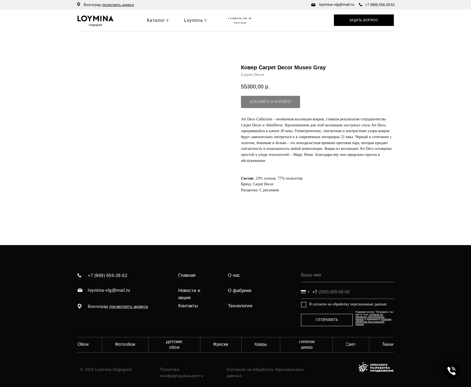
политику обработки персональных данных (373, 322)
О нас (234, 275)
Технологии (240, 305)
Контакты (188, 305)
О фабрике (239, 290)
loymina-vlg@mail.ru (336, 4)
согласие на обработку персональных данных (370, 317)
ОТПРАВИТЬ (327, 320)
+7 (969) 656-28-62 (380, 5)
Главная (186, 275)
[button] (364, 20)
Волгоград (109, 5)
